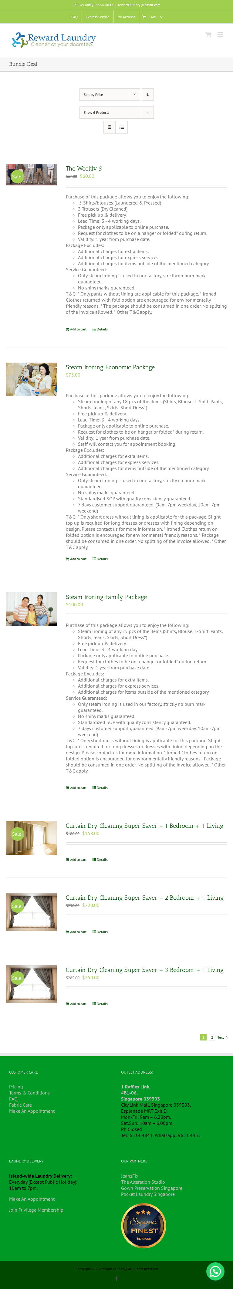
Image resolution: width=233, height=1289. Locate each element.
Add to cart (78, 329)
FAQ (13, 1099)
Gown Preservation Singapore (151, 1188)
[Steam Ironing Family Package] (31, 609)
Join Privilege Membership (36, 1210)
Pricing (16, 1087)
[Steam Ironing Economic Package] (31, 380)
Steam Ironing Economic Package (110, 367)
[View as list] (121, 127)
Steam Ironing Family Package (106, 597)
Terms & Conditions (29, 1093)
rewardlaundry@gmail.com (139, 4)
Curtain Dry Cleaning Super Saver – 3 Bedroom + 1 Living (145, 969)
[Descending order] (148, 94)
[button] (215, 1271)
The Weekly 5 (84, 168)
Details (102, 329)
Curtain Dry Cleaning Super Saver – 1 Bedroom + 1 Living (144, 825)
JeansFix (129, 1176)
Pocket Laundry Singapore (148, 1194)
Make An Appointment (32, 1111)
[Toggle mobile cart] (208, 34)
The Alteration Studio (143, 1182)
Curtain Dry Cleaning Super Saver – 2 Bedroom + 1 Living (145, 897)
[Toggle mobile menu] (221, 34)
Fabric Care (20, 1105)
